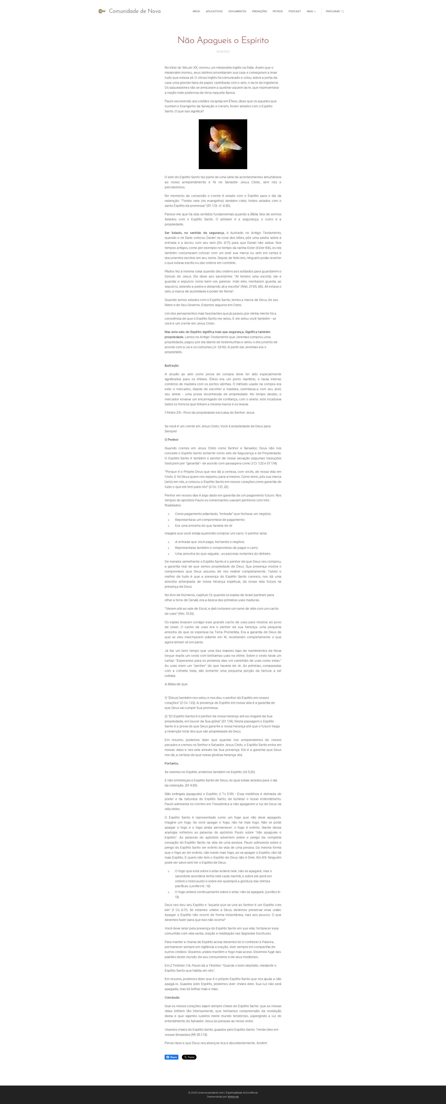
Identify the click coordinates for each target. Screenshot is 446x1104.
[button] (335, 11)
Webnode (233, 1096)
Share (173, 1057)
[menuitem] (196, 11)
